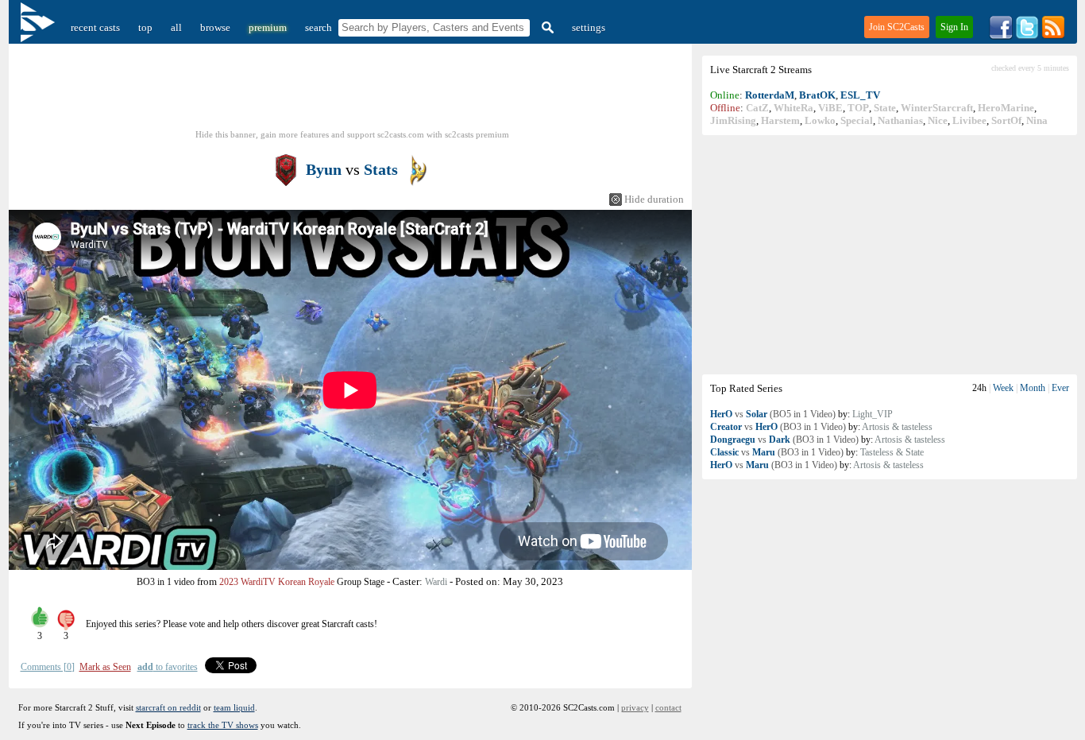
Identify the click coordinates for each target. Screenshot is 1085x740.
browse (215, 27)
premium (268, 27)
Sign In (954, 27)
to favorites (167, 666)
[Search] (546, 27)
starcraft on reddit (168, 707)
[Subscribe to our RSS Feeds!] (1053, 36)
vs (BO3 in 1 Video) (778, 426)
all (176, 27)
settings (588, 27)
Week (1003, 387)
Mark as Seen (105, 666)
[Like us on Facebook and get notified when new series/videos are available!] (1001, 36)
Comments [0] (48, 666)
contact (668, 707)
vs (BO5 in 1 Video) (773, 414)
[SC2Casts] (40, 27)
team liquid (234, 707)
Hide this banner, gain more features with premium (352, 134)
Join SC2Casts (897, 27)
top (145, 27)
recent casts (95, 27)
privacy (635, 707)
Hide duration (654, 199)
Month (1032, 387)
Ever (1060, 387)
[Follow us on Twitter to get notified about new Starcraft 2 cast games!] (1027, 36)
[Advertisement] (889, 254)
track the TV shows (222, 725)
